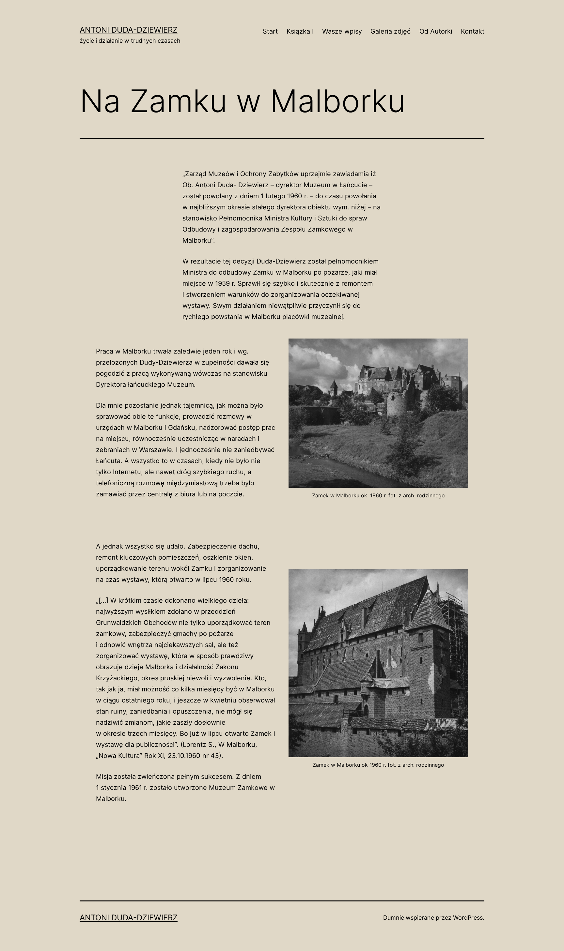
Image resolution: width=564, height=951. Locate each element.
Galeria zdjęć (390, 31)
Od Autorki (435, 31)
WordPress (468, 917)
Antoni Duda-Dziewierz (129, 30)
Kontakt (472, 31)
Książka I (300, 31)
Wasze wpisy (342, 31)
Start (270, 31)
